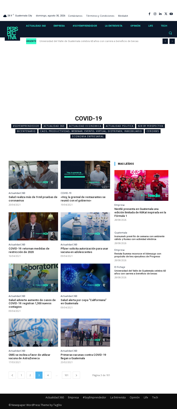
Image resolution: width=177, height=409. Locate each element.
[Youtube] (171, 14)
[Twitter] (166, 14)
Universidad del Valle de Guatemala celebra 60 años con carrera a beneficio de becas (89, 41)
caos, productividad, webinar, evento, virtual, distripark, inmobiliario (91, 131)
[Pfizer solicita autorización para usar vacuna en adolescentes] (85, 226)
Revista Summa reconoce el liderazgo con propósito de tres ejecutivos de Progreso (137, 255)
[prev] (165, 41)
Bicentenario (26, 131)
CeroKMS (153, 131)
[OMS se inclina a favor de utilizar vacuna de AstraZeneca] (33, 333)
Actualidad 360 (54, 125)
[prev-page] (12, 375)
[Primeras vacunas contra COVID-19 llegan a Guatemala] (85, 333)
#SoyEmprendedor (26, 125)
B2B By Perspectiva (150, 125)
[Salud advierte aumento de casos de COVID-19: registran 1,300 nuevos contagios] (33, 278)
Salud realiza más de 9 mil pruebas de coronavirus (33, 198)
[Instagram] (155, 14)
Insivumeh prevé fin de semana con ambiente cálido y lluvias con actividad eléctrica (139, 238)
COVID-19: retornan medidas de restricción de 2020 (29, 250)
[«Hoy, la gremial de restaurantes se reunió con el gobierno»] (85, 175)
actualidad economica (85, 125)
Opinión (135, 397)
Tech (155, 397)
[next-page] (76, 375)
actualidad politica (119, 125)
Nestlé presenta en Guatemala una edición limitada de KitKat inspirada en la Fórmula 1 (140, 212)
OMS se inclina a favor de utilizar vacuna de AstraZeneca (29, 356)
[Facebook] (149, 14)
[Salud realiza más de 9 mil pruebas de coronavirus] (33, 175)
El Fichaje (119, 267)
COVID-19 (66, 193)
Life (146, 397)
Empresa (119, 205)
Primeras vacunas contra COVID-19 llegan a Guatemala (83, 356)
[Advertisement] (88, 80)
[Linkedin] (160, 14)
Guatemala (120, 232)
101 (66, 375)
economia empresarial (88, 136)
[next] (172, 41)
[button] (170, 33)
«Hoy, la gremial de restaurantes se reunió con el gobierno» (83, 198)
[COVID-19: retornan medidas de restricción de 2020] (33, 226)
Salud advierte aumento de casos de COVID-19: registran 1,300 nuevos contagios (32, 303)
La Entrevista (118, 397)
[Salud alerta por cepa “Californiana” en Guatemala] (85, 278)
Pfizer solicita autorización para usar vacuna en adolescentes (84, 250)
